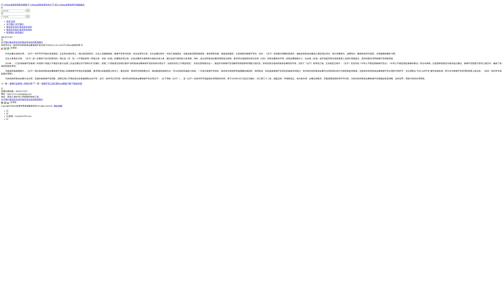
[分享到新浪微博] (2, 48)
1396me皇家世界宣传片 (41, 5)
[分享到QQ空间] (5, 48)
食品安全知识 (28, 42)
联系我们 (39, 42)
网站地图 (58, 106)
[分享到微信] (8, 48)
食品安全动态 (15, 42)
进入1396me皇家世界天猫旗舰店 (69, 5)
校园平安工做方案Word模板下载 (56, 83)
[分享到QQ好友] (2, 103)
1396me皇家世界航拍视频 (15, 5)
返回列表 (78, 83)
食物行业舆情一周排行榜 (20, 83)
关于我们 (5, 42)
